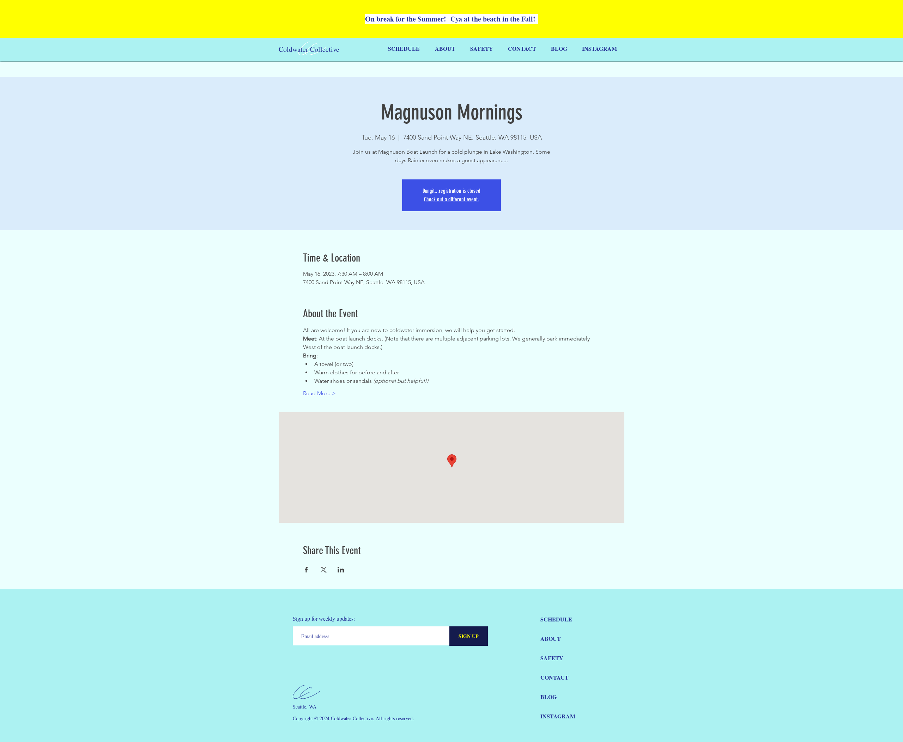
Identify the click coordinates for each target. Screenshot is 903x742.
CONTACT (554, 677)
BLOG (548, 697)
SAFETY (551, 658)
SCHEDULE (556, 619)
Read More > (319, 393)
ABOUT (550, 638)
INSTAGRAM (557, 716)
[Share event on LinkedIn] (341, 569)
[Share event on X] (323, 569)
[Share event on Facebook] (306, 569)
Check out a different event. (451, 199)
